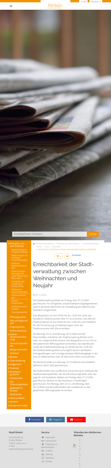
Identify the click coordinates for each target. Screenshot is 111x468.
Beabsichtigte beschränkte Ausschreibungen (20, 257)
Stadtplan (49, 458)
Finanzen (14, 368)
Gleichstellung (17, 360)
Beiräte (13, 357)
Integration (16, 364)
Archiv (39, 246)
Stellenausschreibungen (20, 307)
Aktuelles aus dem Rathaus (17, 244)
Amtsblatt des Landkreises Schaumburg (18, 283)
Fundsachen (16, 378)
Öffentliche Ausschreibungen (19, 290)
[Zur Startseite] (55, 6)
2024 (47, 246)
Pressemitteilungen (19, 296)
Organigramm (17, 327)
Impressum (50, 437)
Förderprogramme (15, 373)
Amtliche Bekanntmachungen (19, 265)
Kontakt (48, 461)
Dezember (56, 246)
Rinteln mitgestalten (17, 302)
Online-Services (18, 330)
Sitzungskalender (19, 312)
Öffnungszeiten (18, 317)
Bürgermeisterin (18, 349)
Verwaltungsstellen (19, 344)
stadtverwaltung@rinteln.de (21, 449)
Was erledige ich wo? (18, 322)
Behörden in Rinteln (16, 389)
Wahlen (14, 401)
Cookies (48, 451)
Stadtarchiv (16, 394)
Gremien (14, 353)
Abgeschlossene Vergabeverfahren (20, 251)
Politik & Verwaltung (44, 243)
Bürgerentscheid (18, 405)
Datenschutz (50, 441)
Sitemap (49, 454)
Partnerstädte (17, 398)
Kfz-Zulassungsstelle (19, 383)
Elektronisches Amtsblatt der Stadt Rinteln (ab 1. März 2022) (20, 274)
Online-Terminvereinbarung (18, 337)
